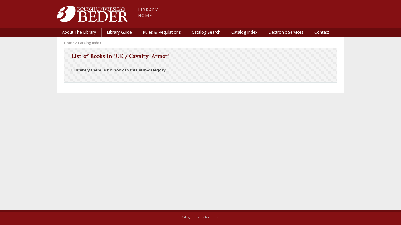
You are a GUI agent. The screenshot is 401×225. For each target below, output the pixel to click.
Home (69, 42)
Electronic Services (286, 32)
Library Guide (119, 32)
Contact (321, 32)
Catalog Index (244, 32)
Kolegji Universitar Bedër (200, 217)
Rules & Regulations (162, 32)
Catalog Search (206, 32)
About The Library (79, 32)
